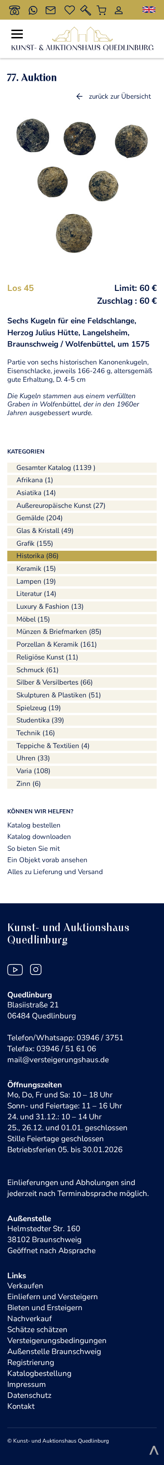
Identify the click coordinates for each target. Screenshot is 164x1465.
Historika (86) (37, 555)
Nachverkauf (29, 1318)
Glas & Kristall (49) (45, 530)
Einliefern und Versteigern (52, 1296)
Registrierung (30, 1362)
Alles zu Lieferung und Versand (55, 871)
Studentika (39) (40, 720)
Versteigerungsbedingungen (57, 1340)
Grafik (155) (34, 543)
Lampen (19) (36, 581)
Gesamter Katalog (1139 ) (56, 467)
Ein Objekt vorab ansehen (47, 859)
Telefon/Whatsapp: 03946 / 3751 (65, 1038)
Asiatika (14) (36, 492)
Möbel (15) (33, 619)
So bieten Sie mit (33, 848)
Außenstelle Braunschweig (54, 1351)
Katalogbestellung (39, 1373)
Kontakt (21, 1406)
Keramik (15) (36, 568)
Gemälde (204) (39, 517)
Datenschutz (29, 1395)
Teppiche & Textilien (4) (53, 745)
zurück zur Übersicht (120, 96)
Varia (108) (33, 770)
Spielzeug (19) (38, 707)
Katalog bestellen (34, 825)
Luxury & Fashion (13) (50, 606)
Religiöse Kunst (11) (47, 657)
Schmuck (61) (37, 670)
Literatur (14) (36, 593)
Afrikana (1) (34, 480)
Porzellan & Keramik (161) (56, 644)
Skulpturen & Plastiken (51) (58, 695)
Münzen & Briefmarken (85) (59, 631)
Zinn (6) (28, 783)
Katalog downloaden (39, 836)
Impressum (26, 1384)
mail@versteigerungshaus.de (58, 1059)
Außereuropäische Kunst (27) (61, 505)
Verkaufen (25, 1286)
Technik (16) (35, 733)
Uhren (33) (33, 758)
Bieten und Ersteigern (44, 1307)
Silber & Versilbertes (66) (54, 682)
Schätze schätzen (37, 1329)
